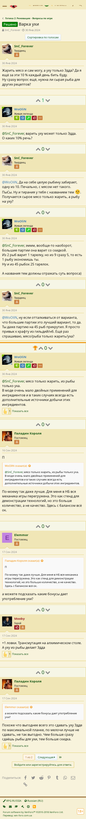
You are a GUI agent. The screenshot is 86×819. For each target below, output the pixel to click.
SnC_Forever (12, 30)
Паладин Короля (28, 433)
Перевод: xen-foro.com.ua (17, 815)
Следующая (46, 757)
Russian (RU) (35, 801)
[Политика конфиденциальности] (22, 806)
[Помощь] (28, 806)
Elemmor (21, 535)
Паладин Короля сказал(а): (22, 561)
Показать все (20, 411)
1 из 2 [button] (28, 757)
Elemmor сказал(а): (17, 707)
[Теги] (4, 806)
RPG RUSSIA (13, 801)
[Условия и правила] (16, 806)
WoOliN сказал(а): (16, 466)
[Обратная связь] (10, 806)
